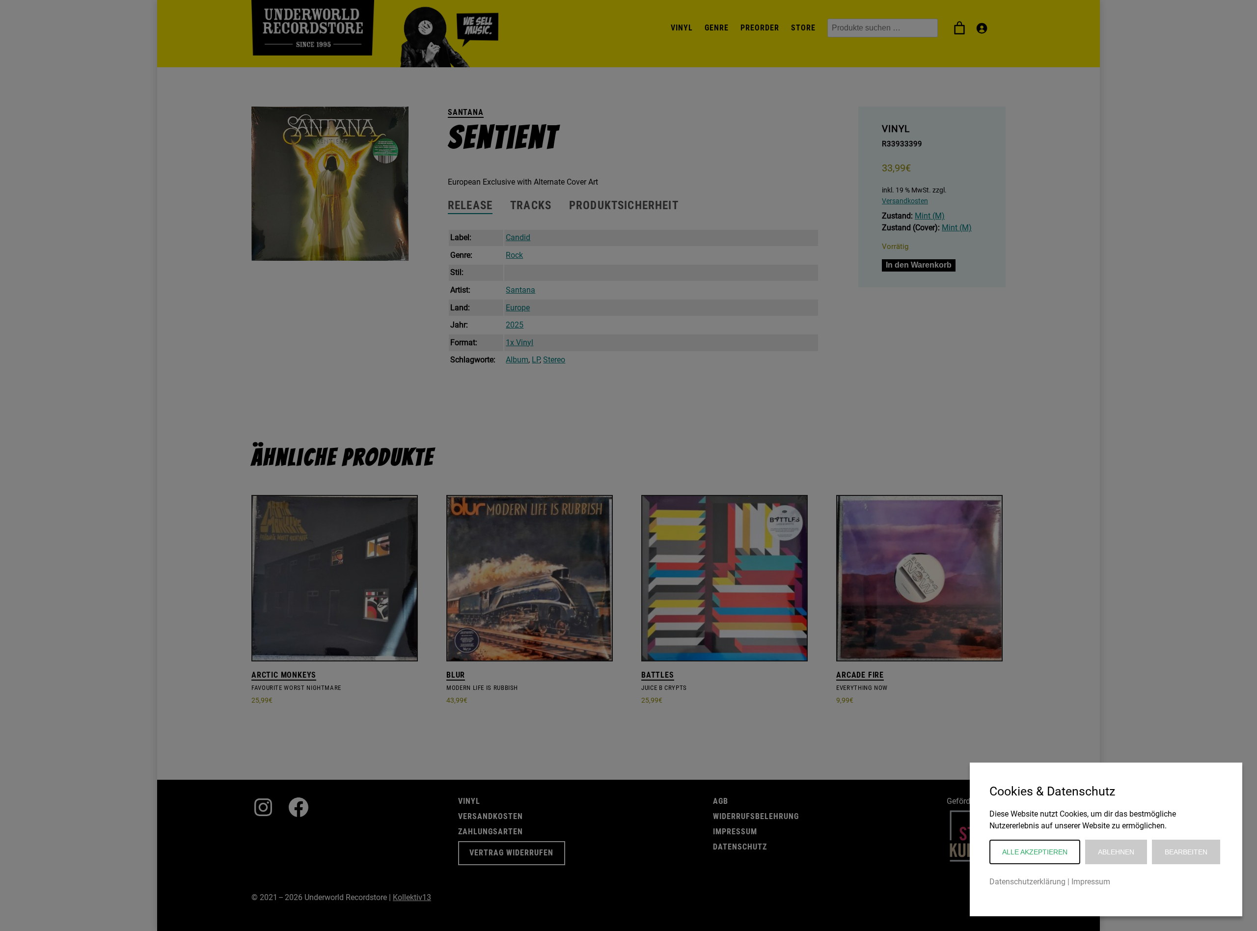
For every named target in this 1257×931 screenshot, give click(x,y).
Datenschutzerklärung (1027, 881)
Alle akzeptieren (1034, 852)
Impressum (1090, 881)
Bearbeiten (1186, 852)
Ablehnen (1116, 852)
